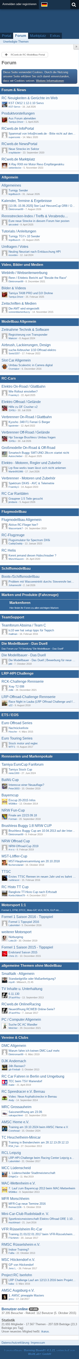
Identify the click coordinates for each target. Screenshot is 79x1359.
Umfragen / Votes (15, 246)
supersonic (14, 137)
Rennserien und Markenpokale (27, 756)
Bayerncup (10, 795)
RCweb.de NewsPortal (19, 144)
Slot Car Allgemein (16, 360)
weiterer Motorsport (16, 932)
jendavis (13, 502)
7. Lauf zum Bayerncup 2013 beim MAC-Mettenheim (42, 1188)
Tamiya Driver (16, 122)
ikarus (45, 1331)
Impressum (38, 1342)
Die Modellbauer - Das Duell (24, 643)
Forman (13, 819)
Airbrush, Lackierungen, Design (26, 345)
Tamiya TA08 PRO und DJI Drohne (31, 293)
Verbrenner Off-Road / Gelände (26, 432)
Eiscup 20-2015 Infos (22, 800)
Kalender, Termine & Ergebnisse (27, 201)
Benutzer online (15, 1309)
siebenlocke (15, 167)
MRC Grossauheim (16, 1107)
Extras (55, 36)
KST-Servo (14, 106)
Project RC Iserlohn (17, 1275)
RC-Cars (9, 378)
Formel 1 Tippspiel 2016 (24, 921)
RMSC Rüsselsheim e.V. (21, 1244)
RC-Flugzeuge (13, 535)
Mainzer (13, 338)
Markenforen (20, 603)
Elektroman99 (16, 209)
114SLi (12, 410)
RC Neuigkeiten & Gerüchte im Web (30, 98)
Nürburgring (16, 937)
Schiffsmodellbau (16, 568)
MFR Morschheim (15, 1199)
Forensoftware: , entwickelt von (39, 1351)
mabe (11, 1085)
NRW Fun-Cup (13, 810)
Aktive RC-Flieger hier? (23, 524)
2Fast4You (14, 997)
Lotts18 (12, 940)
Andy (11, 1100)
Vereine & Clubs (15, 1037)
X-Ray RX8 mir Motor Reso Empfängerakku (36, 164)
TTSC (6, 871)
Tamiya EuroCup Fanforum (22, 764)
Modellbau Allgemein (19, 321)
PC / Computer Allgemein (21, 1019)
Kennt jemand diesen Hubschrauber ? (32, 555)
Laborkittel (14, 925)
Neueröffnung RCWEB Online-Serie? (32, 1009)
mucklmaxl (14, 1222)
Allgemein (10, 177)
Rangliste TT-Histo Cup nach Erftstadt (33, 892)
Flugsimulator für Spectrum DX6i (29, 540)
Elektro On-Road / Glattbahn (23, 386)
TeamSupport (13, 617)
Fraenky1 (14, 395)
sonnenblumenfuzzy (19, 312)
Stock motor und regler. (23, 743)
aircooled (13, 224)
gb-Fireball (14, 1069)
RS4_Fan (14, 1146)
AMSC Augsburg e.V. (18, 1290)
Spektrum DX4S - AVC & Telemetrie (31, 483)
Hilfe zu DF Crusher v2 (23, 407)
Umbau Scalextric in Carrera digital (31, 365)
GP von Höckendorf (21, 1264)
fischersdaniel (16, 865)
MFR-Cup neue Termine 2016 (27, 1203)
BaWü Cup (10, 780)
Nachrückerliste (18, 728)
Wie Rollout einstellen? (23, 391)
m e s (11, 849)
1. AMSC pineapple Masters (26, 1295)
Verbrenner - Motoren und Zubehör (28, 478)
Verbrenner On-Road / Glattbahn (27, 417)
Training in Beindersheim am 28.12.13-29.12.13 (38, 1142)
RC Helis (9, 550)
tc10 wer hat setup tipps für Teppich (31, 630)
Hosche (13, 731)
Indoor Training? (19, 1249)
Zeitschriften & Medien (19, 303)
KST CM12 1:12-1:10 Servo (26, 103)
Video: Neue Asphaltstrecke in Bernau (33, 1096)
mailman (13, 634)
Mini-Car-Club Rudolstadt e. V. (25, 1214)
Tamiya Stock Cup (20, 769)
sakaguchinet (16, 1115)
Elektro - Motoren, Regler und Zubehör (31, 463)
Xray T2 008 (16, 686)
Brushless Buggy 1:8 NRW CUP (27, 826)
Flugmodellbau (14, 511)
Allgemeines (11, 185)
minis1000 (14, 773)
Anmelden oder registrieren (19, 4)
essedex (13, 255)
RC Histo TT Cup (15, 887)
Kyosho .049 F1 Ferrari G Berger (29, 422)
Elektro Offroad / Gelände (21, 402)
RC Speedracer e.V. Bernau (23, 1091)
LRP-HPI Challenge (18, 673)
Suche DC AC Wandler (23, 1024)
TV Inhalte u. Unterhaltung (22, 989)
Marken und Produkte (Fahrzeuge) (30, 595)
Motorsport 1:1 (14, 905)
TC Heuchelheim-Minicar (21, 1137)
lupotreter (14, 425)
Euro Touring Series (17, 738)
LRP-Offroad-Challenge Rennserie (29, 697)
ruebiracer (14, 880)
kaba (11, 1283)
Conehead (14, 1130)
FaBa (11, 1253)
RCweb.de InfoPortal (18, 128)
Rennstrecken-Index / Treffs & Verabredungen (35, 216)
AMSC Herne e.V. (15, 1122)
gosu (11, 1299)
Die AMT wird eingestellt (24, 308)
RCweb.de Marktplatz (18, 159)
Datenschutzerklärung (15, 1342)
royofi (11, 982)
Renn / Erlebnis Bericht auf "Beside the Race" (38, 277)
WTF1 (12, 746)
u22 (11, 705)
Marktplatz (38, 36)
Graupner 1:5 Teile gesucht (26, 498)
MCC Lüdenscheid (16, 1168)
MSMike (13, 803)
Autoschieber (16, 456)
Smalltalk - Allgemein (18, 974)
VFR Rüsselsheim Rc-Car (22, 1229)
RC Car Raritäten (15, 493)
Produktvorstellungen (18, 113)
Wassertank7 (16, 528)
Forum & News (14, 90)
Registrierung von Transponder (28, 334)
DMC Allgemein (14, 1046)
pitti (10, 663)
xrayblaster (15, 152)
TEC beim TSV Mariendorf (25, 1081)
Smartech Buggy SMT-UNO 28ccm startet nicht (39, 452)
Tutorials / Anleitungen (19, 231)
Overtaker (14, 368)
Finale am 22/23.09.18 (23, 815)
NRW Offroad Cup (16, 841)
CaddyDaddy (16, 543)
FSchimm (14, 1238)
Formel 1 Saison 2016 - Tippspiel (27, 917)
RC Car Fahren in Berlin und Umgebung (33, 1076)
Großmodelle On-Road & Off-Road (28, 448)
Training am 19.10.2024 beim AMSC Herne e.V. (39, 1127)
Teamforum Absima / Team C (24, 625)
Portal (6, 36)
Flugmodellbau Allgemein (21, 520)
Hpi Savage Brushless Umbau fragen (32, 437)
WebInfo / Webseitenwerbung (24, 273)
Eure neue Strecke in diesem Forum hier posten (39, 221)
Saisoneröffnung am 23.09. (26, 1112)
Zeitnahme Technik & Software (25, 329)
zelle (11, 690)
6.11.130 (14, 993)
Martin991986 (16, 471)
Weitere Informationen (50, 80)
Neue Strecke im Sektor (24, 149)
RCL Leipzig (11, 1153)
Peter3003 (14, 788)
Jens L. (12, 1268)
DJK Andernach (14, 1061)
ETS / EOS (10, 715)
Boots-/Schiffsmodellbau (21, 576)
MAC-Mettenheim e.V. (19, 1183)
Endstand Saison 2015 (23, 952)
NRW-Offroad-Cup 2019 (23, 846)
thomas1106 (15, 1207)
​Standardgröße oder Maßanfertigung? (32, 978)
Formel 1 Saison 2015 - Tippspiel (27, 947)
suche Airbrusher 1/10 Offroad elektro (32, 350)
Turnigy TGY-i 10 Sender (24, 236)
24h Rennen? (17, 1066)
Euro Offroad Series (17, 723)
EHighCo (13, 1176)
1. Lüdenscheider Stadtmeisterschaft (32, 1173)
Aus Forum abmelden (22, 118)
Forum (20, 36)
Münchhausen (16, 559)
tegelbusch (14, 194)
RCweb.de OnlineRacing (21, 1004)
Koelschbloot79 (17, 895)
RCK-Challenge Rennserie (23, 681)
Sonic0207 (14, 353)
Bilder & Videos (14, 288)
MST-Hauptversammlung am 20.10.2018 (34, 861)
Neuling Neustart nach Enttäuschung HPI (35, 251)
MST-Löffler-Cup (14, 856)
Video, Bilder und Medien (22, 264)
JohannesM (15, 585)
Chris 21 (13, 956)
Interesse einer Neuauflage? (26, 785)
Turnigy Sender (18, 190)
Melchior (13, 1028)
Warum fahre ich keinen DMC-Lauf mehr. (34, 1050)
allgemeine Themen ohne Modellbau (32, 965)
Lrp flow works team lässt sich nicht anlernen (37, 468)
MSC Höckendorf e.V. (18, 1260)
